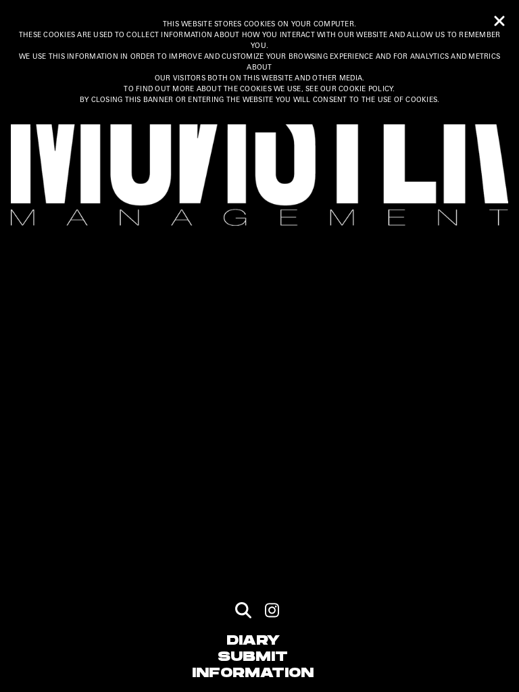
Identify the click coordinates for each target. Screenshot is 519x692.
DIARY (253, 641)
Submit (253, 657)
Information (253, 673)
